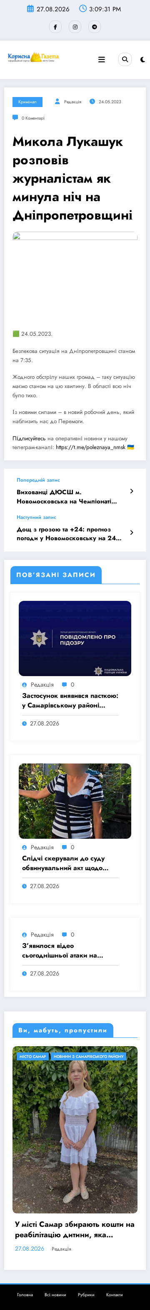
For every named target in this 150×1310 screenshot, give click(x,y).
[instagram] (75, 26)
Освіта (89, 1056)
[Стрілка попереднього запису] (131, 491)
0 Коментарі (33, 118)
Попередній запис (38, 480)
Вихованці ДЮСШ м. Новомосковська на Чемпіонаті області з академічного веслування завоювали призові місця (70, 497)
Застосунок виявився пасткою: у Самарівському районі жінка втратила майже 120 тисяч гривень (70, 700)
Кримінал (27, 102)
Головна (25, 1221)
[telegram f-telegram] (94, 26)
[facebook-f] (55, 26)
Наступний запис (36, 517)
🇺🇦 (130, 447)
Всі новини (55, 1221)
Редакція (72, 102)
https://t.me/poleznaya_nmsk (90, 447)
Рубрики (86, 1221)
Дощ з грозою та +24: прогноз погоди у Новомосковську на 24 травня (66, 534)
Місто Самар (61, 1056)
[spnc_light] (142, 59)
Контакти (114, 1221)
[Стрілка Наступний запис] (131, 533)
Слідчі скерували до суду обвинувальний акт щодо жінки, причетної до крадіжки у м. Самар (63, 863)
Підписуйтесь (29, 438)
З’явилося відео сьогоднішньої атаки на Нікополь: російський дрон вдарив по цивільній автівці (66, 950)
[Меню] (101, 59)
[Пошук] (125, 59)
